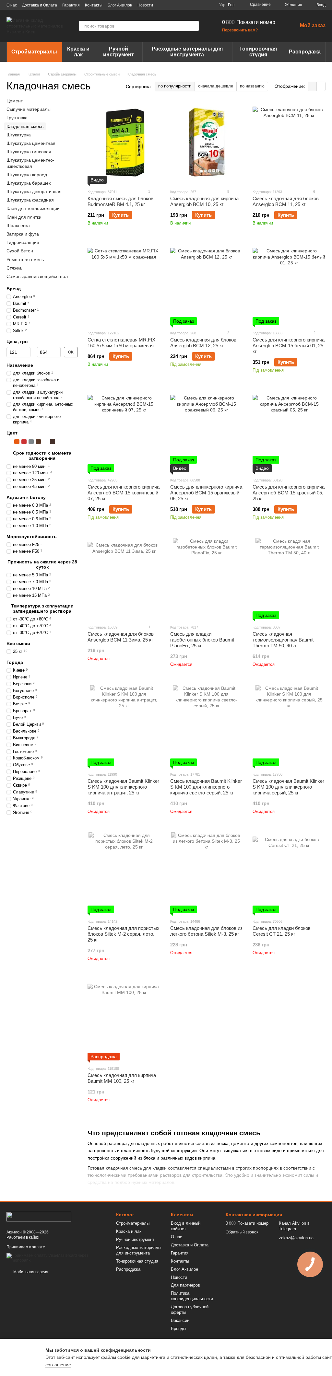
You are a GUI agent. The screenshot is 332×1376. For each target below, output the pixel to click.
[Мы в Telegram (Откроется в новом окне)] (202, 4)
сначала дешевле (215, 86)
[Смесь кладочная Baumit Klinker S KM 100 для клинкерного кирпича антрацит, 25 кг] (124, 725)
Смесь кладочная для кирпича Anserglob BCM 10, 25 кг (204, 201)
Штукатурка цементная (30, 143)
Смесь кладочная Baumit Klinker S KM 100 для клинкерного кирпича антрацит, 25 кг (123, 786)
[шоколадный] (52, 441)
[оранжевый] (17, 441)
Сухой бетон (19, 250)
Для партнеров (185, 1285)
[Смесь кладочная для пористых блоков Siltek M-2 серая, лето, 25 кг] (124, 872)
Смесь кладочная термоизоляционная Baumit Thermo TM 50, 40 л (283, 639)
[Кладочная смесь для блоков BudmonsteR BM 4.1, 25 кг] (124, 143)
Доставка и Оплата (39, 5)
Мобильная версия (30, 1272)
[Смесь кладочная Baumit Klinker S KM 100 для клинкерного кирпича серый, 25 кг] (289, 725)
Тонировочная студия (258, 51)
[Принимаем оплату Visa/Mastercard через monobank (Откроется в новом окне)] (56, 1257)
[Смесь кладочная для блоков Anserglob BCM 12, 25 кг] (206, 284)
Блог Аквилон (120, 5)
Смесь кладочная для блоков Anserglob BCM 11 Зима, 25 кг (121, 636)
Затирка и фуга (22, 234)
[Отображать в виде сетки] (312, 86)
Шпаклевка (18, 225)
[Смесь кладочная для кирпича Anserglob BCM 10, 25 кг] (206, 143)
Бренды (178, 1328)
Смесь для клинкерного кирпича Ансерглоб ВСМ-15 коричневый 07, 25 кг (124, 492)
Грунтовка (17, 117)
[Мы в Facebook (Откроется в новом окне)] (179, 4)
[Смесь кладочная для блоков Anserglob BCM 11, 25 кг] (289, 143)
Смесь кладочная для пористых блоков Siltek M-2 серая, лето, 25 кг (124, 933)
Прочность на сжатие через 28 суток (42, 564)
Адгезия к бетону (26, 497)
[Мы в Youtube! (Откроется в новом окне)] (186, 4)
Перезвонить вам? (240, 30)
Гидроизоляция (22, 242)
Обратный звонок (242, 1232)
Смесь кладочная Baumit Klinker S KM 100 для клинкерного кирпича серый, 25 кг (288, 786)
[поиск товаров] (193, 26)
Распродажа (305, 51)
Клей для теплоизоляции (33, 208)
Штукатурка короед (26, 174)
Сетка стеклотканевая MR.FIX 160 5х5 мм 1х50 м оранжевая (121, 342)
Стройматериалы (34, 51)
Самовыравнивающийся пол (37, 276)
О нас (11, 5)
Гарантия (71, 5)
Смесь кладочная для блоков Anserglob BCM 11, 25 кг (286, 201)
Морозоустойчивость (31, 536)
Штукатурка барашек (28, 182)
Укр (222, 5)
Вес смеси (18, 643)
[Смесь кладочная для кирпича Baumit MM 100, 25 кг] (124, 1019)
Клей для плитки (24, 216)
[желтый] (9, 441)
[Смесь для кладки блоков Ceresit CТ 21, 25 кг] (289, 872)
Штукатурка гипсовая (28, 151)
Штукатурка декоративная (34, 191)
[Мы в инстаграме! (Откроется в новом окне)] (194, 4)
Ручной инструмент (118, 51)
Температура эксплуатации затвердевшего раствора (42, 608)
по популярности (174, 86)
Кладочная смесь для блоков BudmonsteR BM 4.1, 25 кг (120, 201)
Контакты (93, 5)
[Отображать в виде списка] (321, 86)
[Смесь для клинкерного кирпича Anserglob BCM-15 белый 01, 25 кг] (289, 284)
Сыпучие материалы (28, 109)
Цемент (14, 100)
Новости (145, 5)
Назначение (19, 364)
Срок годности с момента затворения (42, 455)
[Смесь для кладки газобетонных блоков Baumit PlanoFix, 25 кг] (206, 578)
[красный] (24, 441)
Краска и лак (78, 51)
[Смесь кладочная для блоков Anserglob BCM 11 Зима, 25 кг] (124, 578)
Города (14, 662)
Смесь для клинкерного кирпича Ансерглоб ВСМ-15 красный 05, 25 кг (289, 492)
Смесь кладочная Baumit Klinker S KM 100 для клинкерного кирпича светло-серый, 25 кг (206, 786)
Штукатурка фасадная (30, 199)
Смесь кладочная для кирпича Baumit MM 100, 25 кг (122, 1078)
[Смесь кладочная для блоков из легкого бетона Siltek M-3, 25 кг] (206, 872)
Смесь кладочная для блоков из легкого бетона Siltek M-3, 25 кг (206, 931)
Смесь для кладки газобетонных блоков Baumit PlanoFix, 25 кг (202, 639)
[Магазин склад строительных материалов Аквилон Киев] (38, 1216)
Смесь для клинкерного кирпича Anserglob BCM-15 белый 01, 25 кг (289, 345)
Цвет (12, 432)
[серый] (31, 441)
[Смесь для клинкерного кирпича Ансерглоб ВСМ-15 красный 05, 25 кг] (289, 431)
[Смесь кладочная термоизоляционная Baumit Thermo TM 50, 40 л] (289, 578)
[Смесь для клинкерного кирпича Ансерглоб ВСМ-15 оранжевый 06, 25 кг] (206, 431)
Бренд (13, 288)
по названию (252, 86)
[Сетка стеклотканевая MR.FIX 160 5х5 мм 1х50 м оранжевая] (124, 284)
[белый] (45, 441)
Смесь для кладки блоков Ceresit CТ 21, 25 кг (282, 931)
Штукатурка (18, 134)
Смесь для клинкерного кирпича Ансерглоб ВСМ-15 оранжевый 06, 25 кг (206, 492)
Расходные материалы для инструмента (187, 51)
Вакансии (180, 1320)
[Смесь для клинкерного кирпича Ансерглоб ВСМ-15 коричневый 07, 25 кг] (124, 431)
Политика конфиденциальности (192, 1296)
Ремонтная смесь (25, 259)
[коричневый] (38, 441)
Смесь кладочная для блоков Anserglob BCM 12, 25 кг (203, 342)
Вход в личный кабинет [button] (185, 1226)
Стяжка (14, 267)
